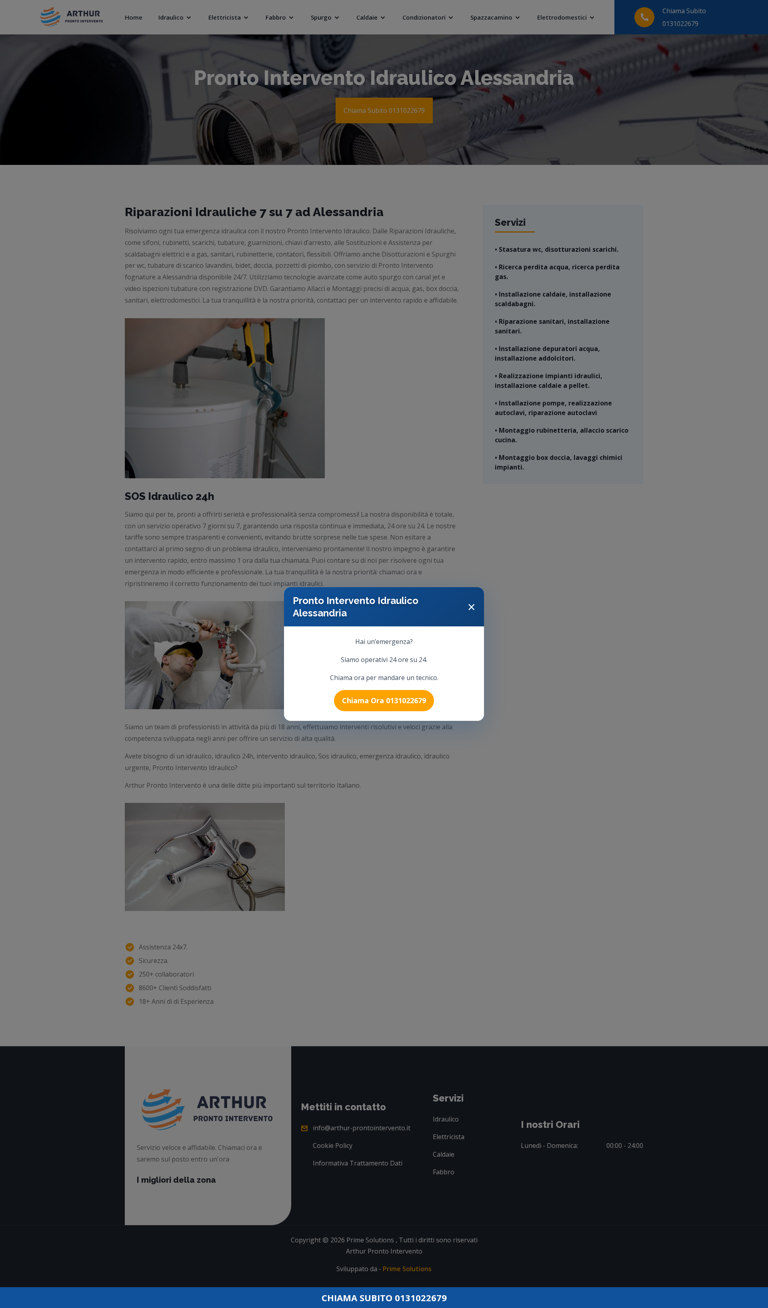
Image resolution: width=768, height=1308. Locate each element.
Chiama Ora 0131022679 (384, 700)
